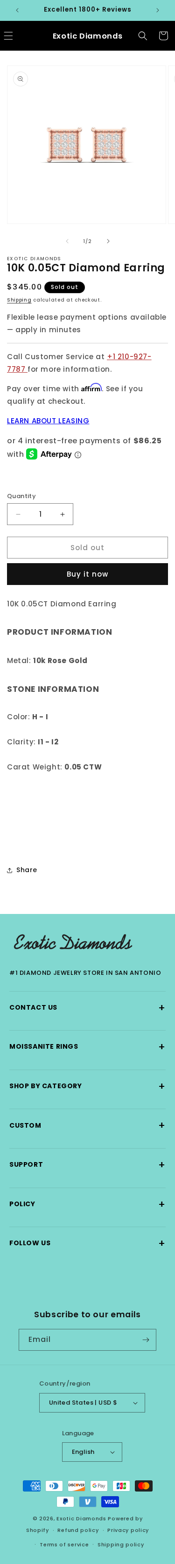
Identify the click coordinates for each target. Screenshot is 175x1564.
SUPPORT (87, 1164)
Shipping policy (121, 1544)
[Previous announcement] (17, 10)
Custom (87, 1125)
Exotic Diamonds (81, 1518)
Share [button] (26, 869)
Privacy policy (128, 1530)
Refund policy (77, 1530)
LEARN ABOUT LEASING (48, 421)
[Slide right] (108, 241)
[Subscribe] (145, 1340)
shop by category (87, 1086)
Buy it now (87, 574)
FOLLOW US (87, 1243)
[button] (143, 36)
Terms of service (64, 1544)
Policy (87, 1204)
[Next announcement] (157, 10)
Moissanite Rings (87, 1046)
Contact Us (87, 1007)
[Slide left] (67, 241)
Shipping (19, 299)
